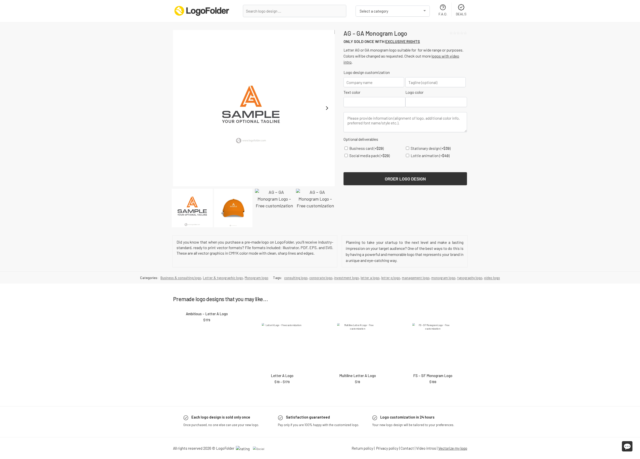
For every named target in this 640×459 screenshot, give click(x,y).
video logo (492, 278)
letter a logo (370, 278)
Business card (366, 148)
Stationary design (430, 148)
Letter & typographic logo (223, 278)
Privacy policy (387, 448)
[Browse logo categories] (393, 11)
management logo (416, 278)
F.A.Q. (443, 14)
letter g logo (390, 278)
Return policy (362, 448)
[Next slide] (327, 108)
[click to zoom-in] (254, 108)
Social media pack (369, 155)
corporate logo (320, 278)
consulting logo (296, 278)
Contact (407, 448)
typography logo (469, 278)
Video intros (426, 448)
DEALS (461, 14)
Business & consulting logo (180, 278)
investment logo (346, 278)
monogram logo (443, 278)
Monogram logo (256, 278)
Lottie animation (430, 155)
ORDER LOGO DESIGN (405, 178)
